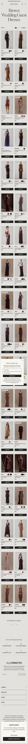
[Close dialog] (22, 360)
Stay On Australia (14, 735)
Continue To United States (14, 739)
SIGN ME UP (12, 376)
